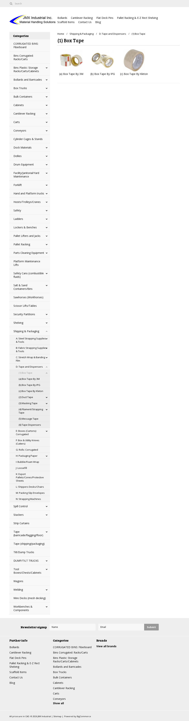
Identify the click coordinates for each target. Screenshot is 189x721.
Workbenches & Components (22, 608)
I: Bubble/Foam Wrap (27, 462)
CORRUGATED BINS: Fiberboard (25, 45)
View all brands (106, 646)
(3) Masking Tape (28, 403)
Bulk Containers (22, 96)
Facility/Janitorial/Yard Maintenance (26, 174)
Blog (98, 22)
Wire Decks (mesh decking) (29, 598)
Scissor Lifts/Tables (25, 305)
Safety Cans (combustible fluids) (28, 275)
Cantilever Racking (82, 18)
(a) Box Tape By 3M (29, 379)
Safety (17, 210)
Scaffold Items (66, 22)
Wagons (18, 581)
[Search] (11, 3)
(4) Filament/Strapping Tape (31, 411)
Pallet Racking (21, 244)
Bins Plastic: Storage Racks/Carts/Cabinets (26, 69)
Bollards (62, 18)
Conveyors (19, 130)
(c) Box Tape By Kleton (31, 391)
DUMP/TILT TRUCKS (26, 560)
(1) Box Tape (25, 372)
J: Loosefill (21, 468)
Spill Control (20, 506)
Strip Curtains (21, 523)
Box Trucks (20, 88)
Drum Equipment (23, 164)
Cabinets (18, 105)
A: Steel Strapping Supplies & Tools (31, 340)
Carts (16, 122)
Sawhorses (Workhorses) (28, 297)
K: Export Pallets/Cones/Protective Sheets (30, 477)
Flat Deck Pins (104, 18)
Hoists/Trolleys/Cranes (27, 202)
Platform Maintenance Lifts (26, 263)
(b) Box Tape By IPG (29, 385)
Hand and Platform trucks (28, 193)
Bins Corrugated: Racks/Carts (23, 57)
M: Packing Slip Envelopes (30, 493)
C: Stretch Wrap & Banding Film (30, 359)
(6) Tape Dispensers (30, 424)
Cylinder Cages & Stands (28, 139)
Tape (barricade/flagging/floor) (28, 533)
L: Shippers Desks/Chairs (30, 486)
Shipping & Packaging (26, 331)
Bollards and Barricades (27, 79)
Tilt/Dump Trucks (23, 552)
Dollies (17, 156)
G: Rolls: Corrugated (27, 449)
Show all (58, 703)
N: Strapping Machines (28, 499)
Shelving (18, 322)
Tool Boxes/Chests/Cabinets (27, 570)
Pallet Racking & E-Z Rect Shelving (137, 18)
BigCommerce (84, 716)
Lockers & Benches (25, 227)
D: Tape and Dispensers (29, 366)
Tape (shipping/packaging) (29, 543)
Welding (18, 589)
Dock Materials (22, 147)
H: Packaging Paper (26, 455)
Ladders (18, 219)
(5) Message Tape (28, 418)
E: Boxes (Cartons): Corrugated (26, 432)
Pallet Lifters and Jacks (26, 236)
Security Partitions (24, 314)
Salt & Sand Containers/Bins (22, 287)
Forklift (17, 185)
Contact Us (85, 22)
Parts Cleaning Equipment (28, 253)
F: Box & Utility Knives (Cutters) (27, 442)
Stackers (18, 514)
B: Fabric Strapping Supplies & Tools (31, 349)
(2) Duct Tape (26, 397)
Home (60, 33)
